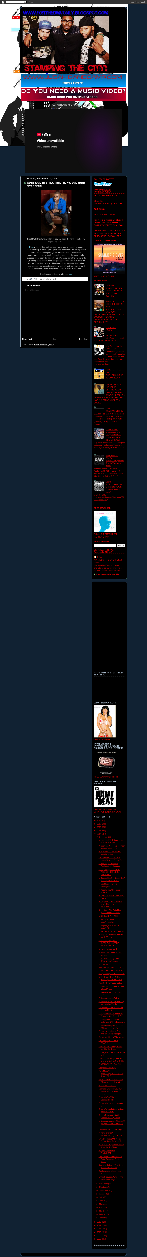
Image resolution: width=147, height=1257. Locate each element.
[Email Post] (54, 279)
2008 (99, 1239)
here (70, 274)
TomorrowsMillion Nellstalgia (110, 1130)
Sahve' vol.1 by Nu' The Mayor (111, 1037)
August (102, 1194)
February (103, 1214)
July (101, 1197)
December (103, 837)
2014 (99, 834)
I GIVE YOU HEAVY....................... (115, 330)
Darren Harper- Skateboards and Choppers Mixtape (113, 432)
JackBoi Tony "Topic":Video (110, 983)
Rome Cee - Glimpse (107, 1086)
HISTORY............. (113, 285)
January (102, 1218)
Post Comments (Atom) (44, 345)
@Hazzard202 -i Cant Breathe (111, 931)
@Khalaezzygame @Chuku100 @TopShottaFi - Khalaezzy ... (112, 1123)
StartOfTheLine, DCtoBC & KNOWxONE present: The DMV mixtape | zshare (115, 461)
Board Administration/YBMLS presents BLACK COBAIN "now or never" (114, 487)
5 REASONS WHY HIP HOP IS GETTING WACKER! (114, 387)
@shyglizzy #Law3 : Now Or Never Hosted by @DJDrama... (110, 904)
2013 (99, 1222)
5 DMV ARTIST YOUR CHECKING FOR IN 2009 (115, 304)
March (102, 1211)
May (101, 1204)
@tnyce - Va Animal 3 (108, 949)
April (101, 1208)
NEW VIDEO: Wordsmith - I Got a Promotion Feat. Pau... (110, 1159)
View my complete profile (107, 574)
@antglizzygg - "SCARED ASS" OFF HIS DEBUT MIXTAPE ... (109, 872)
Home (55, 339)
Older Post (83, 339)
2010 (99, 1232)
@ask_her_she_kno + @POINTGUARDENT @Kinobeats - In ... (109, 943)
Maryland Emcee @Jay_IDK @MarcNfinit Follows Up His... (110, 1091)
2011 (99, 1229)
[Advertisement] (55, 316)
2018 (99, 821)
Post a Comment (32, 290)
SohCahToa (103, 964)
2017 (99, 824)
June (101, 1201)
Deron (31, 247)
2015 (99, 831)
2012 (99, 1225)
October (102, 1187)
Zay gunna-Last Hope (107, 1068)
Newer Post (27, 339)
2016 (99, 827)
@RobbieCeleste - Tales (109, 998)
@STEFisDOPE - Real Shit (110, 1064)
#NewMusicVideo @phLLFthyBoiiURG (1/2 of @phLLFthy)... (111, 1073)
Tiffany (100, 557)
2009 (99, 1236)
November (103, 1184)
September (104, 1191)
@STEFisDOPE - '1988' (108, 916)
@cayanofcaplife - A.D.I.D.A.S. (112, 974)
